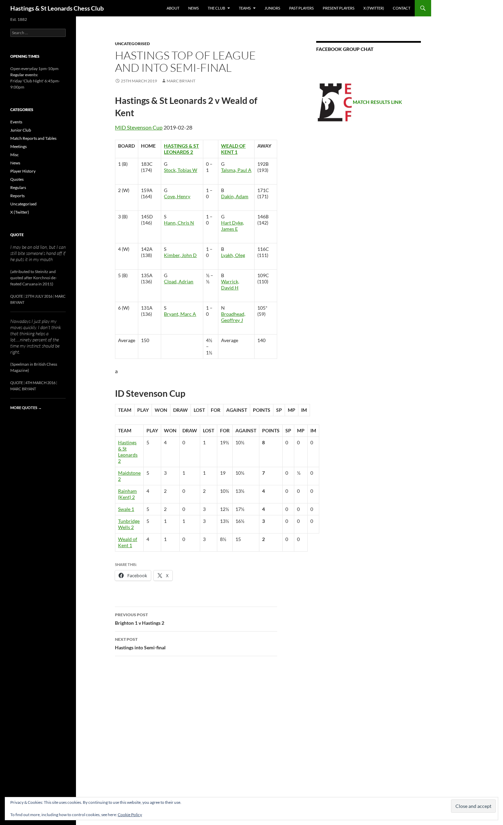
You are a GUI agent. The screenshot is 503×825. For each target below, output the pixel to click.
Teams (245, 8)
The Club (216, 8)
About (173, 8)
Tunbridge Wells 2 (129, 524)
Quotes (17, 179)
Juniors (272, 8)
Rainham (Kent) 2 (127, 494)
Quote (17, 234)
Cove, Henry (177, 196)
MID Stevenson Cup (139, 127)
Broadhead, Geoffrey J (233, 317)
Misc (14, 154)
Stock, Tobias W (180, 170)
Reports (17, 195)
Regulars (18, 187)
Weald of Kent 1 (233, 149)
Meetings (18, 146)
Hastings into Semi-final (140, 643)
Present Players (338, 8)
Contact (401, 8)
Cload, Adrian (178, 281)
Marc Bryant (181, 80)
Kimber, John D (180, 255)
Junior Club (20, 130)
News (193, 8)
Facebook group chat (344, 49)
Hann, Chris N (179, 223)
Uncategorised (132, 43)
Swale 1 (126, 509)
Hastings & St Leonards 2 (181, 149)
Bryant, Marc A (180, 314)
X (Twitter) (373, 8)
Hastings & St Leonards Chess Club (57, 8)
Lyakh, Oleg (233, 255)
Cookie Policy (130, 814)
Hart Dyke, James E (232, 226)
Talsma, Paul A (236, 170)
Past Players (301, 8)
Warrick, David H (230, 284)
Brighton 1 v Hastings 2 (139, 619)
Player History (23, 171)
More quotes (26, 407)
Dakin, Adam (234, 196)
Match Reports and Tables (33, 138)
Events (16, 121)
